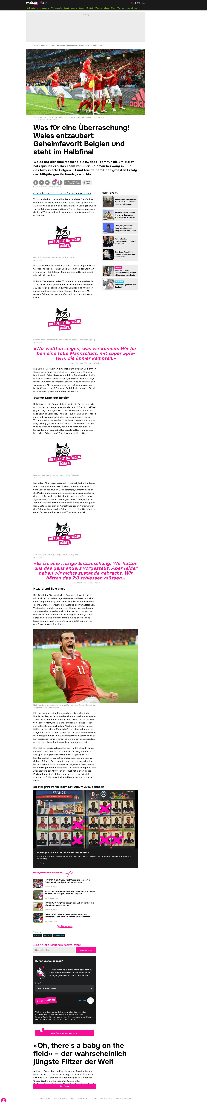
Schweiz (31, 8)
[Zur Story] (85, 1065)
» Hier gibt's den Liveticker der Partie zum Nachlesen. (62, 193)
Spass (81, 8)
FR (138, 3)
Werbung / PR (60, 1098)
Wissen (98, 8)
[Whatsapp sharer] (43, 863)
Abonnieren (86, 950)
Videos (120, 8)
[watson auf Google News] (87, 182)
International (43, 8)
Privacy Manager (123, 1098)
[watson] (32, 3)
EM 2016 (44, 45)
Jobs (73, 1098)
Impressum (83, 1098)
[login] (3, 1100)
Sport (66, 8)
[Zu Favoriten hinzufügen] (59, 182)
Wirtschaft (56, 8)
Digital (89, 8)
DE (132, 3)
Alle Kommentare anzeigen (64, 1033)
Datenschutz (106, 1098)
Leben (74, 8)
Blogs (106, 8)
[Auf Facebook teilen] (35, 182)
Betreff (38, 983)
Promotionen (132, 8)
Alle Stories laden (64, 926)
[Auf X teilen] (40, 863)
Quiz (113, 8)
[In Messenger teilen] (41, 182)
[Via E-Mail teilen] (47, 182)
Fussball (59, 935)
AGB (94, 1098)
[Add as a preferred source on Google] (72, 182)
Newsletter (45, 1098)
